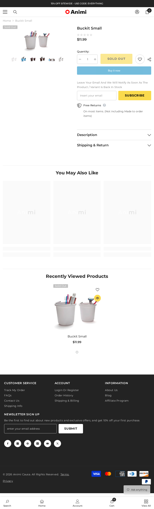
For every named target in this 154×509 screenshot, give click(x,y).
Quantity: (83, 51)
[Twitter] (57, 443)
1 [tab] (77, 352)
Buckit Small (77, 336)
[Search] (15, 12)
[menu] (5, 12)
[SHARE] (148, 59)
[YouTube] (47, 443)
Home (7, 20)
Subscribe (134, 95)
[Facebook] (7, 443)
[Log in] (137, 11)
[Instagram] (17, 443)
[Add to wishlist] (140, 59)
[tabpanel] (77, 315)
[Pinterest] (27, 443)
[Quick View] (97, 298)
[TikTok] (37, 443)
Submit (70, 428)
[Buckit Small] (77, 308)
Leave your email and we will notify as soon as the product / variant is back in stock (112, 85)
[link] (26, 249)
